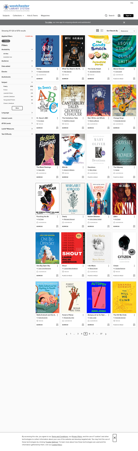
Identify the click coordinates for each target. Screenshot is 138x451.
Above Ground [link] (118, 69)
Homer (117, 170)
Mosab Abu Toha (69, 318)
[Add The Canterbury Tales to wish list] (83, 128)
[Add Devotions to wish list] (108, 177)
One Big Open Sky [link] (43, 266)
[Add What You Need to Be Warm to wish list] (83, 78)
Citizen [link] (115, 266)
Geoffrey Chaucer (69, 121)
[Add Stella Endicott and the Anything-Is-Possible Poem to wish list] (57, 325)
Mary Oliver (93, 170)
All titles (5, 54)
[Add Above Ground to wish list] (134, 78)
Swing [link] (39, 69)
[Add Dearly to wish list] (83, 226)
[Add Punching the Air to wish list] (57, 226)
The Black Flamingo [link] (44, 167)
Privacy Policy (77, 436)
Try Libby (48, 22)
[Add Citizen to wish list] (134, 275)
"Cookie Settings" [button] (51, 442)
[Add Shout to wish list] (83, 275)
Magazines (45, 15)
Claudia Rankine (120, 268)
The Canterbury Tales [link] (70, 118)
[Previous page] (67, 334)
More (17, 108)
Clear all (29, 36)
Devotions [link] (91, 167)
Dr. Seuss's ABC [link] (42, 118)
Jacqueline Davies (95, 72)
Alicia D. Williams (69, 170)
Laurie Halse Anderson (71, 268)
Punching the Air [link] (43, 217)
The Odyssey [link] (118, 167)
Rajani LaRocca (94, 121)
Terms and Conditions (60, 436)
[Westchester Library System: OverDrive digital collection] (17, 7)
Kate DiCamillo (42, 318)
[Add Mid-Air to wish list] (83, 177)
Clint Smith (118, 72)
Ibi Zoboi (41, 219)
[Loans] (119, 16)
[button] (109, 16)
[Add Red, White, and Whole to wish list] (108, 128)
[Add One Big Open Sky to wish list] (57, 275)
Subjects (6, 15)
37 (101, 334)
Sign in (128, 15)
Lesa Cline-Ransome (44, 268)
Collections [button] (18, 15)
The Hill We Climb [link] (119, 315)
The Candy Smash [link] (94, 69)
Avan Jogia (93, 318)
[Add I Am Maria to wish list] (108, 275)
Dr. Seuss (41, 121)
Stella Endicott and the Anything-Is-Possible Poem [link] (46, 315)
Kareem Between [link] (94, 217)
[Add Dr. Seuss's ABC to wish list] (57, 128)
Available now (7, 57)
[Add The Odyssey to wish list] (134, 177)
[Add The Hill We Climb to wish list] (134, 325)
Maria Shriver (94, 268)
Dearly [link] (64, 217)
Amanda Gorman (120, 121)
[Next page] (106, 334)
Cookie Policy (57, 445)
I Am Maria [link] (92, 266)
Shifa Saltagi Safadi (95, 219)
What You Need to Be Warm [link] (72, 69)
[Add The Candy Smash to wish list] (108, 78)
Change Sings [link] (118, 118)
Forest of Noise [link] (67, 315)
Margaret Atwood (69, 219)
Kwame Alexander (43, 72)
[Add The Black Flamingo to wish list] (57, 177)
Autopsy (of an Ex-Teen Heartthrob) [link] (97, 315)
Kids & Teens (32, 15)
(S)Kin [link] (115, 217)
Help (131, 3)
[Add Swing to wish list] (57, 78)
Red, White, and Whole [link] (96, 118)
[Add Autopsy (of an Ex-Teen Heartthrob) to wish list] (108, 325)
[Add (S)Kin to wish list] (134, 226)
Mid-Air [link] (65, 167)
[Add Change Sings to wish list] (134, 128)
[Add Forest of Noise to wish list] (83, 325)
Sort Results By (112, 31)
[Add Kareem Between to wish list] (108, 226)
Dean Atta (41, 170)
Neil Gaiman (67, 72)
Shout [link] (64, 266)
